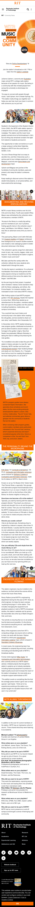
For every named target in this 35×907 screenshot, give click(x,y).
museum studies (10, 239)
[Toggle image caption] (31, 122)
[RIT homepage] (16, 826)
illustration (27, 79)
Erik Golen (5, 470)
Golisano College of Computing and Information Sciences (14, 475)
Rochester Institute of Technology (12, 9)
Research (25, 832)
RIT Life (24, 836)
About (3, 832)
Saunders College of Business (11, 642)
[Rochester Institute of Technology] (17, 3)
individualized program (9, 349)
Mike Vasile (21, 657)
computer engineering (19, 470)
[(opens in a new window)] (3, 853)
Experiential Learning (8, 840)
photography (22, 735)
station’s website (22, 72)
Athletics (25, 840)
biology (16, 788)
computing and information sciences (18, 472)
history (21, 239)
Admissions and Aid (8, 844)
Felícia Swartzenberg (19, 63)
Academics (5, 836)
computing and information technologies (15, 659)
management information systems (13, 638)
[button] (3, 9)
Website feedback (10, 865)
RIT (2, 15)
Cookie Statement (14, 897)
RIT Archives (15, 298)
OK (17, 903)
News (23, 844)
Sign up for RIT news (11, 870)
